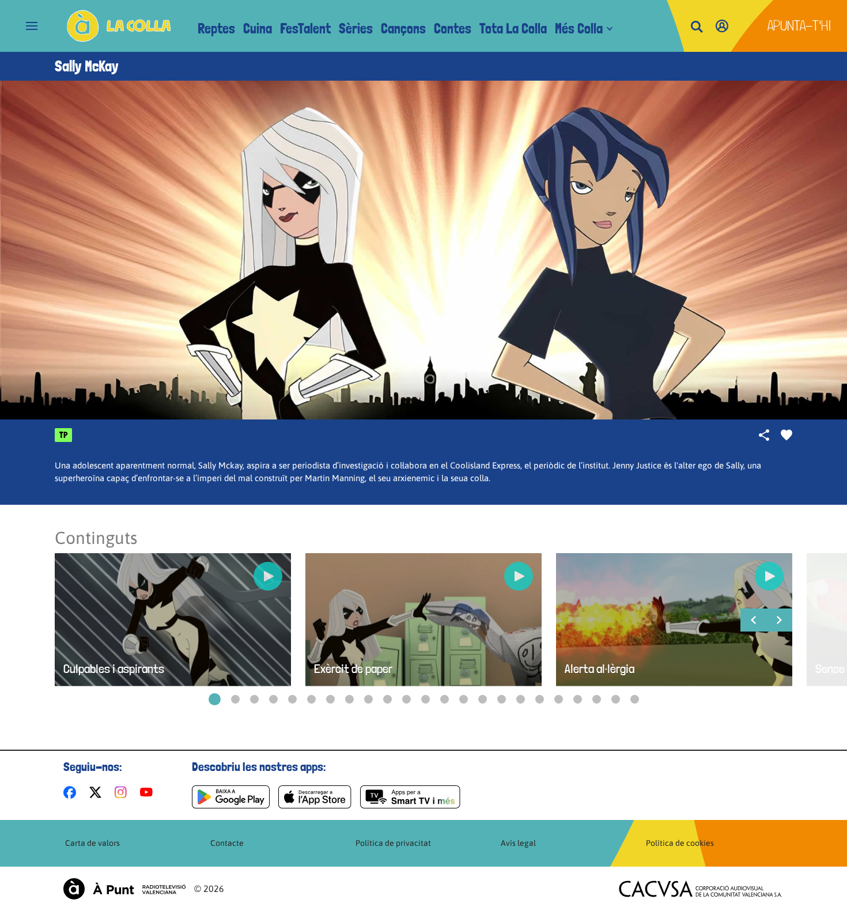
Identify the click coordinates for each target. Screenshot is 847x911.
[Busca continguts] (697, 27)
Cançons (403, 28)
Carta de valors (92, 843)
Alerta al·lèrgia (599, 668)
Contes (452, 28)
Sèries (356, 28)
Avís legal (518, 843)
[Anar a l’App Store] (314, 796)
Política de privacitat (393, 843)
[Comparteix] (764, 435)
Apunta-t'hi (799, 25)
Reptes (216, 28)
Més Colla (579, 28)
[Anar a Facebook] (72, 792)
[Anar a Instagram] (123, 792)
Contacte (227, 843)
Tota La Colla (513, 28)
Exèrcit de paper (353, 668)
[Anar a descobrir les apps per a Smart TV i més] (410, 796)
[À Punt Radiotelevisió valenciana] (124, 888)
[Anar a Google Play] (231, 796)
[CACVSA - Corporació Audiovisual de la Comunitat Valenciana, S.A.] (701, 888)
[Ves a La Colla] (119, 26)
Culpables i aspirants (113, 668)
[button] (215, 699)
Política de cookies (680, 843)
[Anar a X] (97, 792)
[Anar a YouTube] (148, 792)
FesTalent (305, 28)
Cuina (257, 28)
